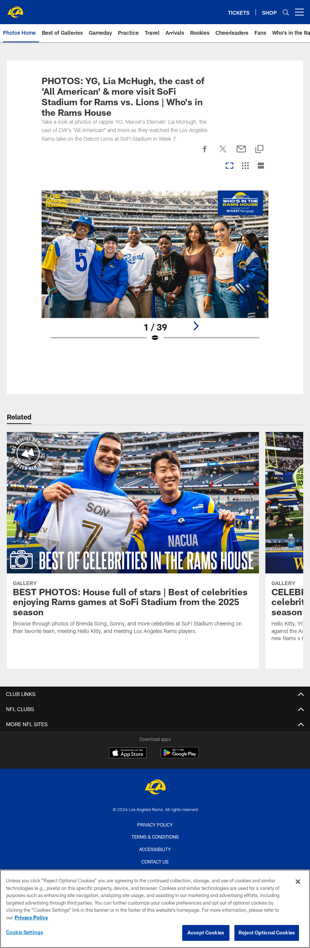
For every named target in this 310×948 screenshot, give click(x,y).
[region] (155, 909)
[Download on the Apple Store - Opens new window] (127, 753)
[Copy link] (259, 149)
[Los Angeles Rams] (155, 788)
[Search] (286, 12)
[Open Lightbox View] (155, 271)
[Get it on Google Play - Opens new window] (179, 756)
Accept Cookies (206, 933)
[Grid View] (245, 166)
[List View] (260, 166)
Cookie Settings (24, 932)
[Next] (195, 325)
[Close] (298, 881)
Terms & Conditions (155, 836)
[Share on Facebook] (205, 153)
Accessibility (155, 849)
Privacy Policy (155, 824)
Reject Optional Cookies (267, 933)
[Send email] (241, 153)
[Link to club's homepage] (15, 9)
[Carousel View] (229, 166)
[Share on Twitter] (223, 153)
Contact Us (155, 861)
